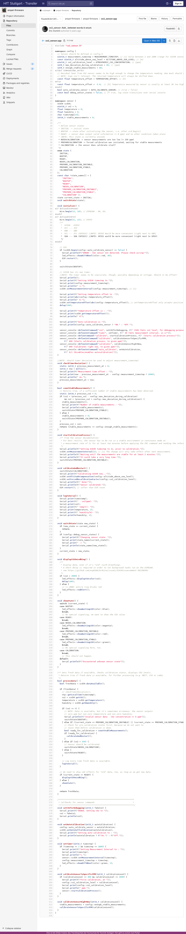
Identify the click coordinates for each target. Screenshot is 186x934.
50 (51, 181)
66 (51, 225)
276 (50, 805)
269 (50, 786)
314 (50, 910)
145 (50, 443)
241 (50, 708)
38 (51, 148)
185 (50, 554)
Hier (116, 933)
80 (51, 264)
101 (50, 322)
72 (51, 242)
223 (50, 659)
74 (51, 247)
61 (51, 211)
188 (50, 562)
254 (50, 744)
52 (51, 186)
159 (50, 482)
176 (50, 529)
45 (51, 167)
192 (50, 573)
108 (50, 341)
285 (50, 830)
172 (50, 518)
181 (50, 543)
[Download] (179, 40)
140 (50, 429)
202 (50, 601)
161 (50, 487)
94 (51, 302)
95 (51, 305)
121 (50, 377)
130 (50, 402)
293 (50, 852)
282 (50, 822)
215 (50, 637)
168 (50, 507)
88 (51, 286)
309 (50, 896)
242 (50, 711)
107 (50, 338)
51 (51, 184)
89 (51, 289)
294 (50, 855)
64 (51, 220)
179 (50, 537)
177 (50, 532)
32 (51, 131)
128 (50, 396)
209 (50, 620)
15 (51, 84)
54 (51, 192)
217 (50, 642)
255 (50, 747)
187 (50, 559)
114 (50, 358)
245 (50, 719)
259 (50, 758)
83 (51, 272)
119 (50, 371)
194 (50, 579)
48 (51, 175)
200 (50, 595)
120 (50, 374)
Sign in (178, 3)
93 (51, 300)
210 (50, 623)
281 (50, 819)
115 (50, 360)
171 (50, 515)
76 (51, 253)
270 (50, 788)
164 (50, 496)
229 (50, 675)
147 (50, 449)
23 (51, 106)
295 (50, 858)
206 (50, 612)
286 (50, 833)
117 (50, 366)
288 (50, 838)
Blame (154, 18)
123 (50, 383)
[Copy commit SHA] (179, 28)
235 (50, 692)
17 (51, 90)
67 (51, 228)
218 (50, 645)
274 (50, 800)
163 (50, 493)
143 (50, 438)
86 (51, 280)
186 (50, 557)
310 (50, 899)
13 (51, 79)
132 (50, 407)
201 (50, 598)
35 (51, 140)
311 (50, 902)
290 (50, 844)
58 (51, 203)
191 (50, 570)
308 (50, 893)
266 (50, 777)
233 (50, 686)
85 (51, 278)
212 (50, 628)
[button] (43, 3)
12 (51, 76)
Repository (76, 10)
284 (50, 827)
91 (51, 294)
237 (50, 697)
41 (51, 156)
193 (50, 576)
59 (51, 206)
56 (51, 198)
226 (50, 667)
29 (51, 123)
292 (50, 849)
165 (50, 499)
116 (50, 363)
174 (50, 523)
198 (50, 590)
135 (50, 416)
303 (50, 880)
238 (50, 700)
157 (50, 476)
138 (50, 424)
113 (50, 355)
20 (51, 98)
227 (50, 670)
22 (51, 104)
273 (50, 797)
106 (50, 336)
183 (50, 548)
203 (50, 603)
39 (51, 151)
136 (50, 418)
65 (51, 222)
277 (50, 808)
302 (50, 877)
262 (50, 766)
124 (50, 385)
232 (50, 684)
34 (51, 137)
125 (50, 388)
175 (50, 526)
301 (50, 874)
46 (51, 170)
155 (50, 471)
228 (50, 673)
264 (50, 772)
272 (50, 794)
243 (50, 714)
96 (51, 308)
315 (50, 913)
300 (50, 871)
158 (50, 479)
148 (50, 452)
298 (50, 866)
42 (51, 159)
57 (51, 200)
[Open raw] (174, 40)
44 (51, 164)
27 (51, 117)
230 (50, 678)
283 (50, 824)
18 (51, 93)
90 (51, 291)
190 (50, 568)
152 (50, 463)
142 (50, 435)
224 (50, 661)
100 (50, 319)
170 (50, 512)
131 (50, 405)
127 (50, 394)
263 (50, 769)
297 (50, 863)
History (164, 18)
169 (50, 510)
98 (51, 313)
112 (50, 352)
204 (50, 606)
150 (50, 457)
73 (51, 244)
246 (50, 722)
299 (50, 869)
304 (50, 882)
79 (51, 261)
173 (50, 521)
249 (50, 730)
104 (50, 330)
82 (51, 269)
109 (50, 344)
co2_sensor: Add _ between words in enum (70, 27)
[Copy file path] (64, 40)
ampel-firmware (72, 18)
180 (50, 540)
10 (51, 70)
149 (50, 454)
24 (51, 109)
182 (50, 545)
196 (50, 584)
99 (51, 316)
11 (51, 73)
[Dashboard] (20, 3)
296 (50, 860)
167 (50, 504)
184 (50, 551)
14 (51, 82)
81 (51, 267)
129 (50, 399)
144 (50, 441)
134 (50, 413)
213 (50, 631)
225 (50, 664)
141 (50, 432)
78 (51, 258)
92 (51, 297)
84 (51, 275)
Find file (142, 18)
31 (51, 128)
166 (50, 501)
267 (50, 780)
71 (51, 239)
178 (50, 534)
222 (50, 656)
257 (50, 753)
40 (51, 153)
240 (50, 706)
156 (50, 474)
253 (50, 742)
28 (51, 120)
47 (51, 173)
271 (50, 791)
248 (50, 728)
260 (50, 761)
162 (50, 490)
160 (50, 485)
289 (50, 841)
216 (50, 639)
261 (50, 764)
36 (51, 142)
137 (50, 421)
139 (50, 427)
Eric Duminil (54, 31)
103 (50, 327)
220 (50, 650)
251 (50, 736)
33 (51, 134)
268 (50, 783)
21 (51, 101)
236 (50, 695)
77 (51, 256)
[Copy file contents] (170, 40)
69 (51, 233)
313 (50, 907)
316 (50, 916)
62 (51, 214)
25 (51, 112)
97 (51, 311)
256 (50, 750)
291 (50, 846)
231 (50, 681)
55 (51, 195)
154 (50, 468)
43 (51, 162)
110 (50, 347)
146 (50, 446)
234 (50, 689)
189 (50, 565)
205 (50, 609)
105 (50, 333)
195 (50, 581)
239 (50, 703)
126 (50, 391)
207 (50, 615)
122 (50, 380)
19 (51, 95)
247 (50, 725)
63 (51, 217)
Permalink (177, 18)
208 (50, 617)
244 (50, 717)
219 (50, 648)
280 (50, 816)
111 (50, 349)
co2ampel (46, 10)
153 (50, 465)
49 (51, 178)
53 (51, 189)
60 (51, 209)
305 (50, 885)
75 (51, 250)
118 (50, 369)
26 (51, 115)
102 (50, 325)
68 (51, 231)
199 (50, 592)
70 (51, 236)
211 (50, 626)
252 (50, 739)
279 (50, 813)
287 (50, 835)
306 (50, 888)
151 (50, 460)
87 (51, 283)
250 (50, 733)
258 (50, 755)
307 (50, 891)
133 (50, 410)
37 (51, 145)
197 (50, 587)
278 (50, 811)
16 (51, 87)
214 (50, 634)
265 (50, 775)
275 (50, 802)
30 (51, 126)
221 (50, 653)
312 (50, 904)
